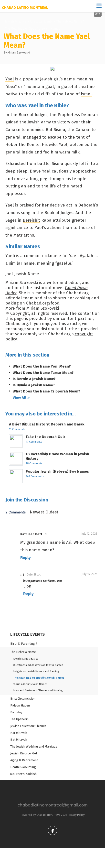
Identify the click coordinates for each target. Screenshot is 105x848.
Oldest (51, 512)
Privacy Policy (76, 814)
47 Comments (34, 441)
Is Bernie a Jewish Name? (34, 379)
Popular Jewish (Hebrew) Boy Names (57, 471)
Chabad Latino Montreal (25, 7)
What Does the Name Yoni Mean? (42, 366)
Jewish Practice (15, 21)
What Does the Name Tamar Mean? (43, 372)
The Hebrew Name (69, 21)
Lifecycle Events (41, 21)
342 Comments (35, 476)
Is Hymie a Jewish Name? (34, 385)
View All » (21, 397)
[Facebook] (52, 830)
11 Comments (17, 429)
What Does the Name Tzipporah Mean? (46, 391)
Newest (37, 512)
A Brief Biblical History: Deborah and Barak (46, 424)
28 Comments (34, 463)
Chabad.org (43, 814)
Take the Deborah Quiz (45, 437)
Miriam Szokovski (19, 52)
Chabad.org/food (42, 303)
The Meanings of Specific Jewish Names (32, 28)
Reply (25, 557)
